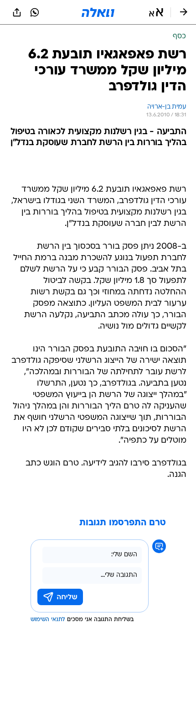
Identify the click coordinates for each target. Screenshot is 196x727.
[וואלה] (98, 12)
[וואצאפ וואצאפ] (34, 12)
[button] (156, 12)
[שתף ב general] (17, 12)
